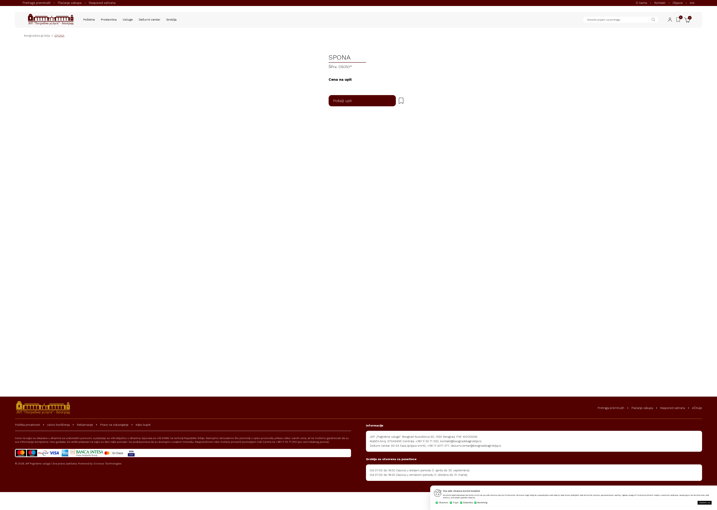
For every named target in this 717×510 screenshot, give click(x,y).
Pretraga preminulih (36, 3)
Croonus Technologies (108, 463)
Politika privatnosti (27, 424)
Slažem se (704, 502)
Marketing (482, 502)
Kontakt (659, 3)
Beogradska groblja (37, 35)
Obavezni (443, 502)
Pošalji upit (342, 100)
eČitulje (697, 408)
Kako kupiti (143, 424)
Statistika (468, 502)
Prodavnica (109, 19)
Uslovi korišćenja (58, 424)
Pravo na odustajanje (114, 424)
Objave (678, 3)
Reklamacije (85, 424)
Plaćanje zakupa (70, 3)
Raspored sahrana (102, 3)
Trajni (456, 502)
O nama (641, 3)
